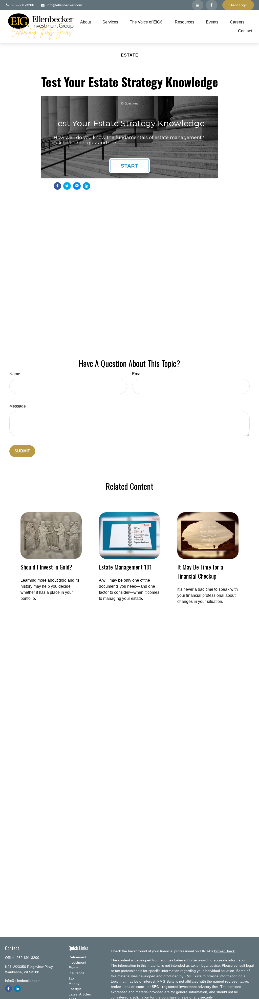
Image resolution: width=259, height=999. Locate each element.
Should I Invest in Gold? (46, 566)
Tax (71, 978)
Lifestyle (75, 989)
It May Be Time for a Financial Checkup (200, 571)
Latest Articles (80, 994)
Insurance (76, 973)
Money (74, 984)
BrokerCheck (224, 951)
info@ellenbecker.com (64, 5)
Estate (74, 968)
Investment (77, 962)
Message (17, 406)
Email (137, 374)
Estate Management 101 (125, 566)
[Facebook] (211, 5)
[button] (85, 22)
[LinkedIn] (197, 5)
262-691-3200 (22, 5)
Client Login (238, 5)
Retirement (77, 957)
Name (14, 374)
